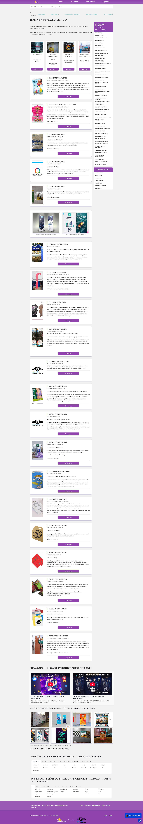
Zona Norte (44, 761)
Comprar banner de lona (101, 141)
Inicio (61, 2)
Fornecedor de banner (101, 150)
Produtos (74, 2)
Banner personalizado (101, 50)
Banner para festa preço (92, 14)
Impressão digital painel (101, 161)
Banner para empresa (100, 86)
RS (55, 786)
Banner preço (41, 14)
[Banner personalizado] (37, 47)
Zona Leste (66, 761)
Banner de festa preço (101, 95)
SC (51, 786)
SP (44, 786)
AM (76, 786)
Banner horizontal (108, 14)
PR (48, 786)
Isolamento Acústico (100, 185)
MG (37, 786)
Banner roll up (99, 43)
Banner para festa (99, 48)
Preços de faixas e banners (102, 109)
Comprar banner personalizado (99, 156)
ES (40, 786)
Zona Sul (60, 761)
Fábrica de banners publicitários (100, 147)
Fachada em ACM (99, 173)
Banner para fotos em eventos (103, 63)
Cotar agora (37, 69)
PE (59, 786)
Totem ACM (98, 178)
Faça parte (106, 2)
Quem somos (90, 2)
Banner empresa (99, 60)
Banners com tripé (100, 138)
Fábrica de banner (99, 89)
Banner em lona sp (100, 123)
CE (66, 786)
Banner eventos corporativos (103, 117)
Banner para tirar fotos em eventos (102, 71)
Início (81, 805)
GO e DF (71, 786)
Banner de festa (99, 35)
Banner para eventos (100, 68)
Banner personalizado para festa (102, 92)
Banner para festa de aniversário (72, 14)
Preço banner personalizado (102, 128)
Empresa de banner (100, 80)
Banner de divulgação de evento (101, 83)
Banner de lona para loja (101, 133)
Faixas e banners (99, 159)
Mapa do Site (106, 805)
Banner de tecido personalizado (99, 120)
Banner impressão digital (101, 75)
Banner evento (99, 45)
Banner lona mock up (100, 136)
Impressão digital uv (100, 164)
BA (62, 786)
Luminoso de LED (99, 180)
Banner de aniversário (101, 38)
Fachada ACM (98, 183)
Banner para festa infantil (102, 77)
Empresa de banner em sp (101, 143)
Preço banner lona (100, 126)
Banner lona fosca (100, 112)
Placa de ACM (98, 175)
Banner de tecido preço (101, 114)
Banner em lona (99, 55)
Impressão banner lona (101, 107)
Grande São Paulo (76, 761)
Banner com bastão (100, 131)
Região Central (36, 761)
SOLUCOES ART (98, 188)
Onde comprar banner (101, 152)
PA (80, 786)
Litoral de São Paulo (86, 761)
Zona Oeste (52, 761)
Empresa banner (55, 14)
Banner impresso (99, 40)
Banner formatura (100, 58)
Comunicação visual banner (102, 101)
